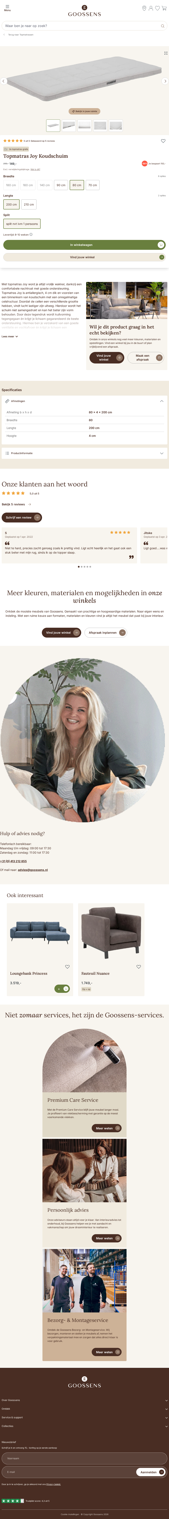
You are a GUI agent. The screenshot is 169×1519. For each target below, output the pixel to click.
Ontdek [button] (6, 1408)
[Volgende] (165, 81)
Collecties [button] (7, 1426)
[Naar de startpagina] (84, 10)
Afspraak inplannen (103, 632)
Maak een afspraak (142, 357)
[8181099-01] (84, 81)
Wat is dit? (35, 169)
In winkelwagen (81, 245)
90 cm (61, 185)
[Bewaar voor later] (163, 140)
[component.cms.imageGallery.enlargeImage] (166, 52)
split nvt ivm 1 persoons (22, 224)
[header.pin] (144, 8)
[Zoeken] (163, 25)
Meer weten (104, 1128)
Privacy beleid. (53, 1484)
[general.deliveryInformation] (31, 234)
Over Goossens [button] (11, 1400)
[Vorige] (3, 81)
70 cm (92, 185)
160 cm (29, 185)
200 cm (11, 204)
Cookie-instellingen (70, 1514)
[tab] (79, 567)
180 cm (12, 185)
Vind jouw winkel (82, 257)
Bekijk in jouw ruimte (86, 111)
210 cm (29, 204)
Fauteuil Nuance (95, 973)
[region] (84, 945)
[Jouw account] (151, 8)
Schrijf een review (19, 517)
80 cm (77, 185)
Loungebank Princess (28, 973)
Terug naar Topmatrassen (20, 34)
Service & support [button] (12, 1417)
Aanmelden (149, 1472)
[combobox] (80, 25)
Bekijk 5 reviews (13, 504)
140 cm (46, 185)
